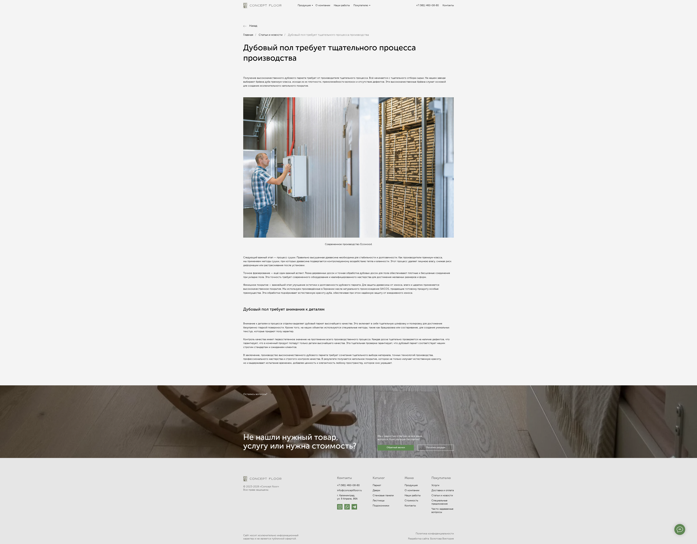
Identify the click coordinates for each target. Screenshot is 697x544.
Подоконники (381, 505)
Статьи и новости (270, 35)
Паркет (377, 485)
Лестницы (378, 500)
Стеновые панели (383, 495)
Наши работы (342, 5)
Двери (376, 490)
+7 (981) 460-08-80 (427, 5)
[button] (396, 448)
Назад (253, 26)
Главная (248, 35)
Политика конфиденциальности (435, 533)
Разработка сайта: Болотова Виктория (431, 538)
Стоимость (411, 500)
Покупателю (360, 5)
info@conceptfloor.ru (349, 490)
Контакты (448, 5)
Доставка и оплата (442, 490)
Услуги (435, 485)
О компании (322, 5)
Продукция (304, 5)
